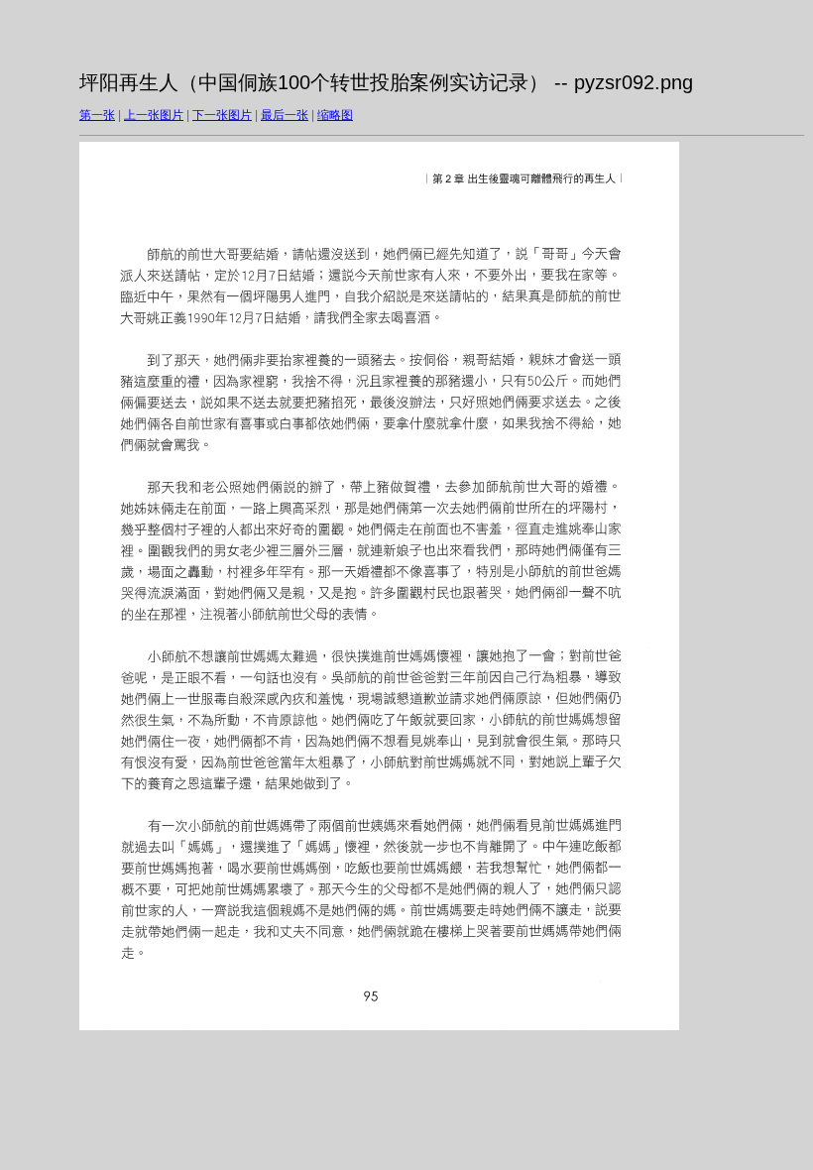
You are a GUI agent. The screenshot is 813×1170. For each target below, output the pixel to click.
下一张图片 (222, 115)
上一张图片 (153, 115)
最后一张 (284, 115)
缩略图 (335, 115)
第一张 (97, 115)
